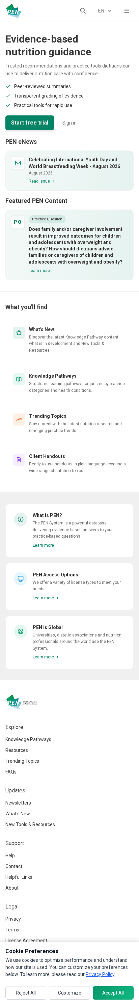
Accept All (113, 993)
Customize (69, 993)
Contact (13, 866)
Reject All (26, 993)
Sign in (69, 123)
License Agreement (26, 940)
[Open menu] (127, 11)
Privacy (13, 919)
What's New (17, 813)
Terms (12, 929)
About (12, 888)
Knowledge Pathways (28, 739)
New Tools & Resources (30, 824)
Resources (16, 750)
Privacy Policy (100, 974)
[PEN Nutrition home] (13, 11)
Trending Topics (22, 761)
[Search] (83, 11)
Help (10, 855)
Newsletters (18, 803)
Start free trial (29, 122)
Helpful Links (18, 877)
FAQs (11, 772)
